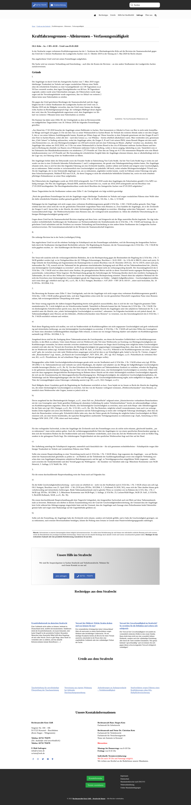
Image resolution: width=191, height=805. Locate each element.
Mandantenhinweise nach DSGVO (132, 782)
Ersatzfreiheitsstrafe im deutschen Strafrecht (49, 623)
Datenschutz (124, 779)
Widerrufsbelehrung (127, 785)
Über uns (148, 15)
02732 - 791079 (86, 576)
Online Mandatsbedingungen (130, 788)
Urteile (113, 15)
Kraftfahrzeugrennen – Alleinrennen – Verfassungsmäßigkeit (80, 36)
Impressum (124, 776)
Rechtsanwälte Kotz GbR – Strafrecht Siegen (89, 798)
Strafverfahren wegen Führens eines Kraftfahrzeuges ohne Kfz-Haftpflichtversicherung (145, 690)
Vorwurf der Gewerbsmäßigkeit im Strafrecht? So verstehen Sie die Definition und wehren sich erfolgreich (139, 625)
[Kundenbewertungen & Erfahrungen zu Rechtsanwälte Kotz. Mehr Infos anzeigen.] (52, 787)
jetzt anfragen (61, 576)
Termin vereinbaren (95, 785)
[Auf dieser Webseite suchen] (156, 15)
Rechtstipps (103, 15)
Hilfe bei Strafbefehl (126, 15)
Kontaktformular (95, 778)
